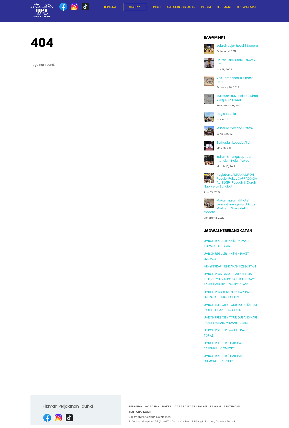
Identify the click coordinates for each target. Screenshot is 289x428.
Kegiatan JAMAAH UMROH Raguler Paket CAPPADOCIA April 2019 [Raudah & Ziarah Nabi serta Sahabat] (230, 180)
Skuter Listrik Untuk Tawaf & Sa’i (237, 62)
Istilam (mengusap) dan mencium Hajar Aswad (234, 159)
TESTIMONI (223, 7)
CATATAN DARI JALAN (181, 7)
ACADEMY (135, 7)
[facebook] (63, 7)
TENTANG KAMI (246, 7)
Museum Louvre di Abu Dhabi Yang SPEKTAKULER (238, 98)
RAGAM (206, 7)
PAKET (157, 7)
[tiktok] (85, 7)
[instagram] (74, 7)
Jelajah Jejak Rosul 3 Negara (237, 46)
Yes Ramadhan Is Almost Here (235, 80)
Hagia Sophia (226, 114)
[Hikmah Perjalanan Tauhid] (41, 15)
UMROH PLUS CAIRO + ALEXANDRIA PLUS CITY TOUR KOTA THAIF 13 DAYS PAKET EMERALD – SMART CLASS (230, 279)
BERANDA (110, 7)
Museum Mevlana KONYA (235, 128)
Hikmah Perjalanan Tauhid (148, 417)
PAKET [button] (167, 406)
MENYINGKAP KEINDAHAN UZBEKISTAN (230, 266)
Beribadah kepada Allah (234, 143)
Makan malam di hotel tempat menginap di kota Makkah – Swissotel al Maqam (229, 206)
